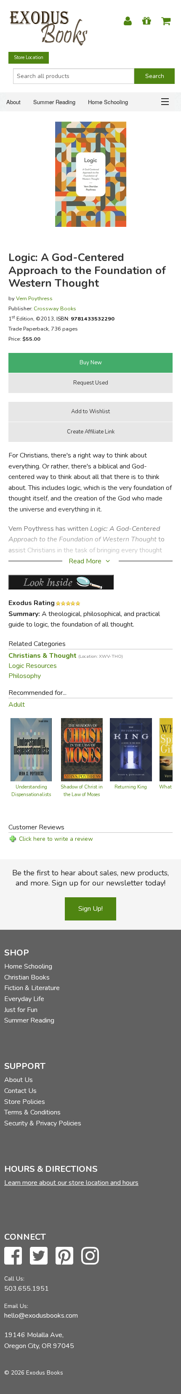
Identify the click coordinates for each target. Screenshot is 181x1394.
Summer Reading (54, 102)
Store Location (28, 57)
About (13, 102)
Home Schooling (108, 102)
